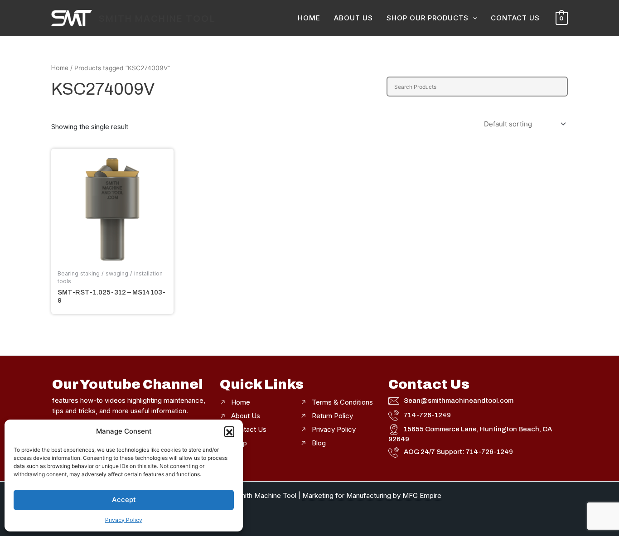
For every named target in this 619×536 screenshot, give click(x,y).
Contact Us (515, 18)
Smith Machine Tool (157, 18)
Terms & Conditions (342, 402)
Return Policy (332, 415)
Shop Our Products (428, 18)
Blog (319, 443)
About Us (353, 18)
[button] (229, 431)
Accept (124, 499)
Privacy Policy (123, 520)
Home (309, 18)
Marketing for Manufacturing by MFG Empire (371, 495)
